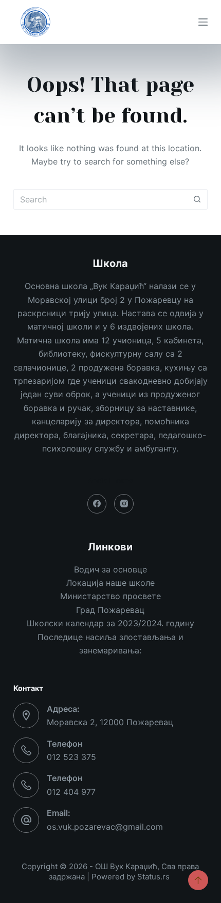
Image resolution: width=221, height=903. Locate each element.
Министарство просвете (110, 596)
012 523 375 (71, 757)
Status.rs (153, 876)
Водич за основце (110, 569)
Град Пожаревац (110, 610)
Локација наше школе (110, 583)
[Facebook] (97, 504)
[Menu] (203, 22)
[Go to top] (198, 880)
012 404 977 (71, 792)
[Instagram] (124, 504)
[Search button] (197, 199)
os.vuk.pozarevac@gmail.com (105, 827)
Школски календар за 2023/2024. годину (110, 623)
